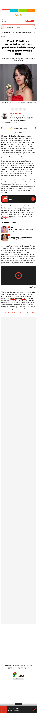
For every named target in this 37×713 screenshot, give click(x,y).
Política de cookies (11, 667)
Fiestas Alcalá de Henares (23, 32)
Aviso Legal (8, 665)
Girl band (22, 313)
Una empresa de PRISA (18, 674)
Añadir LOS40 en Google (20, 128)
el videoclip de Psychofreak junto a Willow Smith (17, 215)
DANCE (21, 11)
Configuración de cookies (24, 667)
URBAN (30, 11)
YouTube (15, 633)
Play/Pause (18, 275)
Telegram (24, 109)
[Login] (34, 15)
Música (8, 37)
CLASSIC (13, 11)
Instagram (8, 633)
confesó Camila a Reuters (17, 298)
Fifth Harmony (15, 313)
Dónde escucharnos (24, 669)
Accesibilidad (16, 665)
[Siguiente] (34, 32)
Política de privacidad (26, 665)
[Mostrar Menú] (2, 15)
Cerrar (34, 26)
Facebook (12, 109)
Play (35, 710)
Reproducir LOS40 (33, 199)
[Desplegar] (18, 704)
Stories (28, 633)
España (4, 21)
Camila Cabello (5, 313)
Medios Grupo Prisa (18, 679)
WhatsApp (20, 109)
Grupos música (31, 313)
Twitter (16, 109)
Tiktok (11, 633)
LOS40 (4, 11)
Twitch (25, 633)
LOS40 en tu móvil (12, 669)
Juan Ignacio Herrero (16, 113)
